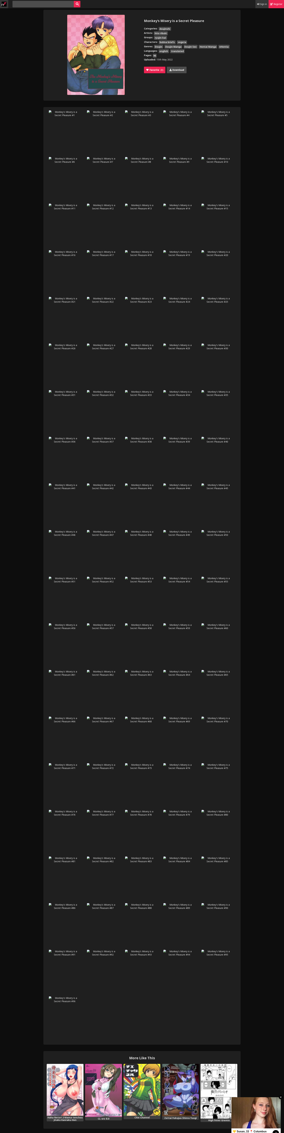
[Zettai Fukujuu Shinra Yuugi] (180, 1090)
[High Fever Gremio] (219, 1091)
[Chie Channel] (142, 1090)
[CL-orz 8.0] (103, 1090)
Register (277, 4)
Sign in (263, 4)
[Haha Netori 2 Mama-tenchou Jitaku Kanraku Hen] (65, 1090)
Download (178, 69)
